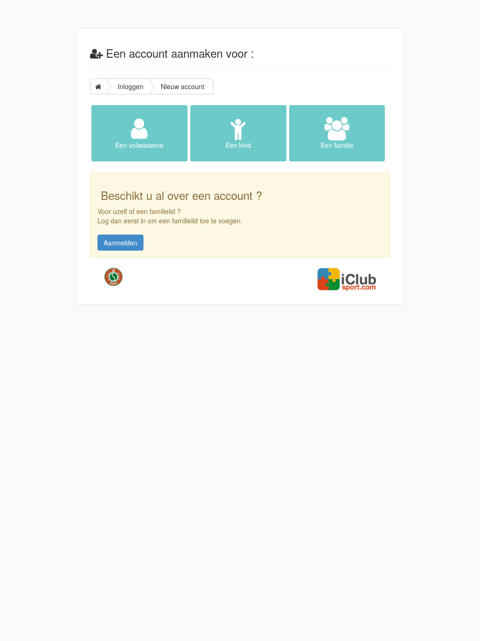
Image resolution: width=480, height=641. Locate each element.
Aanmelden (120, 242)
